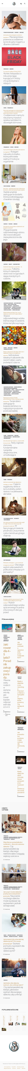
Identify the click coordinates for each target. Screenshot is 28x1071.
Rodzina (16, 32)
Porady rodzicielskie (8, 32)
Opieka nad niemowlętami (20, 729)
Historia (6, 264)
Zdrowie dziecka (7, 436)
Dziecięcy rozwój (8, 305)
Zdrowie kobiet (16, 436)
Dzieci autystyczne (12, 304)
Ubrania (15, 223)
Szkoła (19, 768)
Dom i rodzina (7, 186)
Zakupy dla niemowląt (6, 640)
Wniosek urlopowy (19, 639)
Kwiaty (10, 264)
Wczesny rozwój (20, 1066)
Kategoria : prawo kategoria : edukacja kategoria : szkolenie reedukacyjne (12, 837)
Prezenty (6, 936)
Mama (5, 107)
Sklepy (5, 347)
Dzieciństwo (16, 305)
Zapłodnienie (7, 519)
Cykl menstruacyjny (8, 518)
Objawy (19, 678)
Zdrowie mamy (7, 438)
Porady (5, 635)
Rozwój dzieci (7, 308)
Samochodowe (15, 393)
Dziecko (5, 223)
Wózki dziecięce (16, 309)
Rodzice (13, 839)
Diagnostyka (10, 435)
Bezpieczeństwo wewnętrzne (10, 388)
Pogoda (10, 223)
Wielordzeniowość (16, 308)
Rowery (5, 638)
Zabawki (15, 347)
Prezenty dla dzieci (16, 307)
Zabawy (24, 1018)
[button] (2, 3)
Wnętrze (13, 186)
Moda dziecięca (7, 307)
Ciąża (5, 435)
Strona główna (7, 1066)
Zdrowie (22, 32)
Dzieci (5, 304)
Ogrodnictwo (16, 264)
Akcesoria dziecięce (8, 303)
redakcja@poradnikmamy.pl (19, 1063)
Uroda (11, 147)
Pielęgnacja (10, 107)
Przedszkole (7, 839)
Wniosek (20, 637)
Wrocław (10, 347)
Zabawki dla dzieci (8, 349)
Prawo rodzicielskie (20, 635)
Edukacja (20, 767)
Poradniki (9, 479)
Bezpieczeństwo (18, 387)
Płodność (16, 518)
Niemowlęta (20, 727)
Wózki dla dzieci (7, 309)
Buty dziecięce (17, 303)
